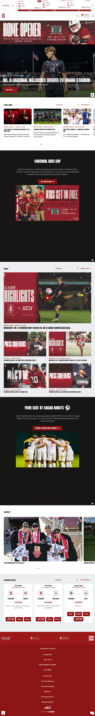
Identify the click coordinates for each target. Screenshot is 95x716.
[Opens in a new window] (47, 32)
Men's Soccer (38, 127)
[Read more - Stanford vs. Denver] (10, 619)
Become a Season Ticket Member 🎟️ (49, 428)
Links (30, 10)
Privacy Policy (48, 654)
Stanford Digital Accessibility (48, 664)
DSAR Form (47, 691)
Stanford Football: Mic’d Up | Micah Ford (15, 392)
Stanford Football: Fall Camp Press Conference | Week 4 (20, 360)
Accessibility (48, 670)
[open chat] (92, 713)
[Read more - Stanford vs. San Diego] (40, 619)
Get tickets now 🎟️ (49, 188)
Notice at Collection (47, 702)
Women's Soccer (8, 73)
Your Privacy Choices (47, 697)
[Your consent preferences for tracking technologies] (3, 713)
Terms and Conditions (47, 686)
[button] (16, 5)
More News (85, 105)
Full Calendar (84, 580)
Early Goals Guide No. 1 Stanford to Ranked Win (76, 130)
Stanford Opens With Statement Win (44, 129)
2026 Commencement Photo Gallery (14, 563)
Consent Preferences (47, 681)
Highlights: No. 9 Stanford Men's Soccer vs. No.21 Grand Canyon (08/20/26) (37, 328)
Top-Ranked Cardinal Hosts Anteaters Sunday (43, 78)
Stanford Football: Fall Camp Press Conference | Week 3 (65, 392)
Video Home (85, 268)
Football (7, 358)
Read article (9, 90)
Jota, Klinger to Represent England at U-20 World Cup (17, 130)
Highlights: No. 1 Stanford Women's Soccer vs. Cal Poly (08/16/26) (68, 360)
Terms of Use (48, 659)
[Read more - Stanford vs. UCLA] (78, 619)
